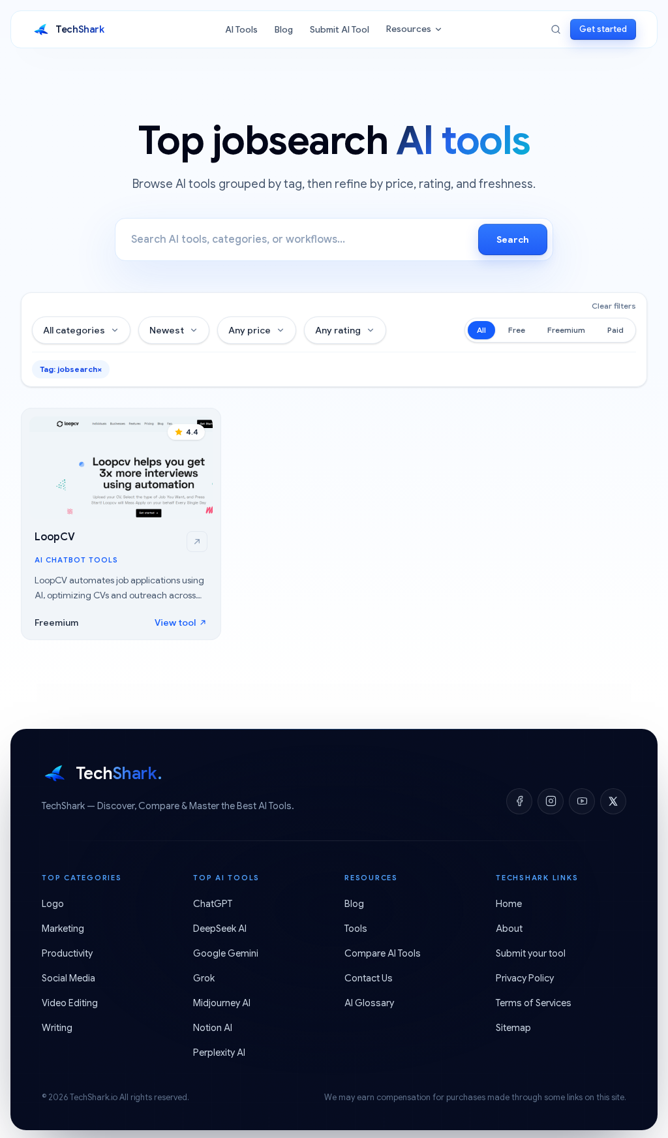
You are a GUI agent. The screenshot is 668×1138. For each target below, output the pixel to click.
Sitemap (513, 1028)
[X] (613, 801)
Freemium (566, 330)
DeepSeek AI (220, 928)
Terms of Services (533, 1003)
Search (512, 239)
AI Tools (241, 29)
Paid (615, 330)
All (481, 330)
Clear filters (614, 306)
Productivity (67, 953)
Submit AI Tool (339, 29)
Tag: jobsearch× (71, 369)
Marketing (63, 928)
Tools (355, 928)
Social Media (68, 978)
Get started (603, 29)
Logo (53, 904)
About (509, 928)
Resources (408, 29)
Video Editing (70, 1003)
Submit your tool (531, 953)
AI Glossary (369, 1003)
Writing (57, 1028)
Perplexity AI (219, 1052)
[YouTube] (582, 801)
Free (516, 330)
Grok (204, 978)
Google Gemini (225, 953)
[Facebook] (519, 801)
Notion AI (212, 1028)
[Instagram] (551, 801)
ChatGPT (212, 904)
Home (509, 904)
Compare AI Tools (382, 953)
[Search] (556, 29)
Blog (284, 29)
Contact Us (368, 978)
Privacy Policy (525, 978)
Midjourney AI (221, 1003)
